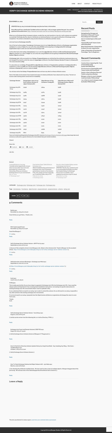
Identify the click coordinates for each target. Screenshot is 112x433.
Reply (10, 220)
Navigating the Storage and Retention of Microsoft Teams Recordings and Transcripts (90, 35)
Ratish (12, 210)
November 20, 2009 (16, 21)
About (80, 3)
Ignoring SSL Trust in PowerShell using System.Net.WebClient (91, 64)
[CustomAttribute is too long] (21, 170)
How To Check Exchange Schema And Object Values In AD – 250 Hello (29, 364)
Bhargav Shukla (55, 430)
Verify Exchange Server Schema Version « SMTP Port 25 (25, 243)
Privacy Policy (97, 3)
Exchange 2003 (21, 185)
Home (73, 3)
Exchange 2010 (40, 185)
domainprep (17, 189)
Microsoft (75, 10)
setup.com (67, 189)
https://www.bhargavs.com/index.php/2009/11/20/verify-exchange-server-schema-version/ (40, 249)
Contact (87, 3)
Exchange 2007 (31, 185)
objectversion (33, 189)
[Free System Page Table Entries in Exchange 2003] (44, 171)
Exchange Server (86, 10)
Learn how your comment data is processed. (43, 420)
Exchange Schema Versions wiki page (56, 135)
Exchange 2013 (98, 10)
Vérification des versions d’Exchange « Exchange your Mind (26, 261)
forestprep (24, 189)
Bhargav (83, 76)
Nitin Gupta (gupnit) (16, 227)
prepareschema (52, 189)
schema (60, 189)
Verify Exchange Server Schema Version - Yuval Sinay (25, 313)
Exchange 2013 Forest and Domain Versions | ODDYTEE (25, 329)
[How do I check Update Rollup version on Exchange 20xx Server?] (68, 171)
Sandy (83, 72)
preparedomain (42, 189)
